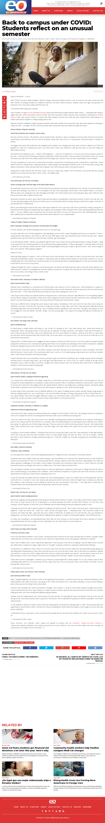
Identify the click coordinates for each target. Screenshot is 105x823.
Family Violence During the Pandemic (20, 657)
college (25, 638)
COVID (43, 638)
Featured (29, 643)
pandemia (49, 638)
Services (77, 807)
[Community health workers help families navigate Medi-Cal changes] (78, 736)
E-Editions (58, 11)
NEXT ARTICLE (97, 654)
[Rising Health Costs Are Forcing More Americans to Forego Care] (78, 768)
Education (19, 643)
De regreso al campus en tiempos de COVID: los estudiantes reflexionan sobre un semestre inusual (79, 659)
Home (35, 11)
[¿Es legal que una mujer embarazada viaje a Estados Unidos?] (26, 768)
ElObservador (10, 92)
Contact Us (98, 11)
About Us (46, 11)
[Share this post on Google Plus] (4, 107)
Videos (70, 11)
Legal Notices (83, 11)
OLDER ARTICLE (8, 654)
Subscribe (87, 807)
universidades (73, 638)
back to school (15, 638)
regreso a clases (60, 638)
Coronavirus (34, 638)
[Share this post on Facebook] (4, 98)
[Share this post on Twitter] (4, 103)
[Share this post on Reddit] (4, 117)
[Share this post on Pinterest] (4, 112)
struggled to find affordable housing (33, 113)
